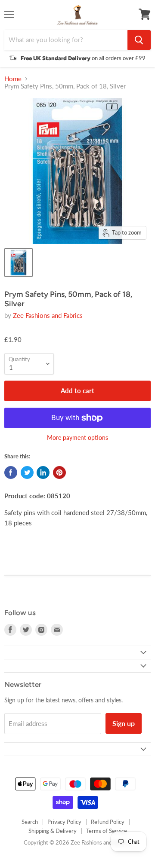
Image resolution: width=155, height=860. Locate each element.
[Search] (139, 40)
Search (30, 821)
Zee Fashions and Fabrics (48, 315)
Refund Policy (107, 821)
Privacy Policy (64, 821)
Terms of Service (106, 830)
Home (13, 78)
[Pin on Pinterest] (59, 472)
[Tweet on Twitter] (27, 472)
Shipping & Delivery (52, 830)
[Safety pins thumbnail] (18, 262)
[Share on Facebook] (10, 472)
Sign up (123, 723)
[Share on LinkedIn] (43, 472)
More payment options (77, 437)
